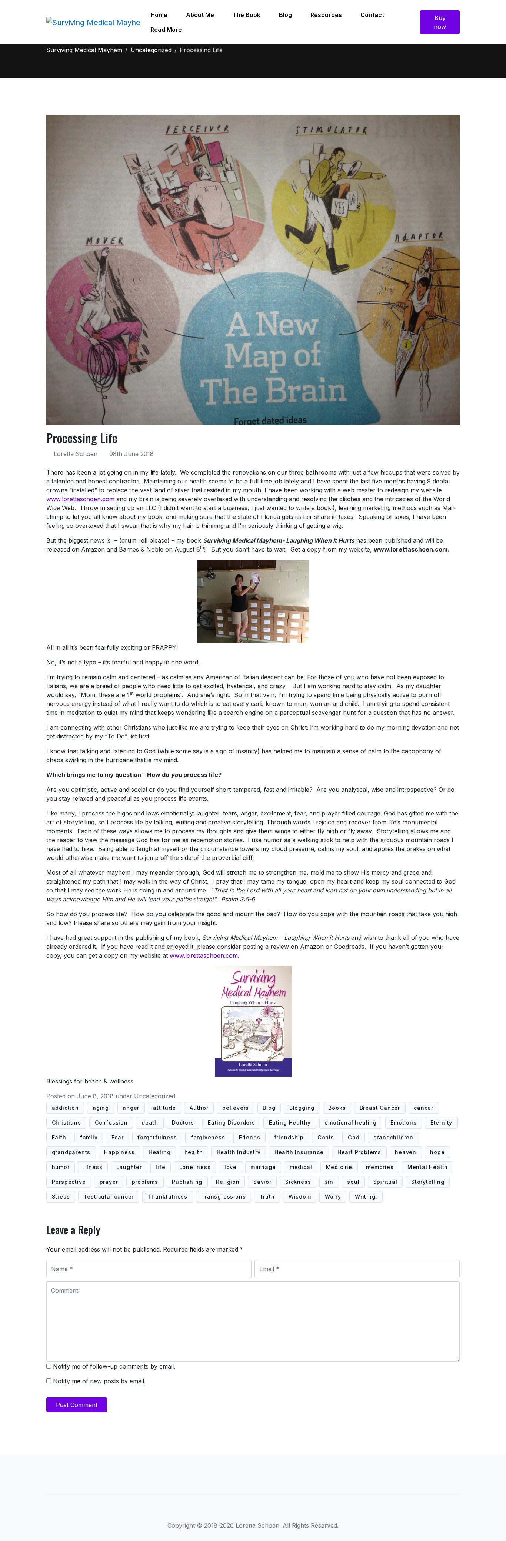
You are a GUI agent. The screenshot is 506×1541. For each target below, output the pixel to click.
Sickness (298, 1182)
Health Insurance (299, 1152)
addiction (65, 1108)
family (89, 1137)
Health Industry (239, 1152)
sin (329, 1182)
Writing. (366, 1196)
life (160, 1167)
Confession (111, 1122)
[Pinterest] (279, 1510)
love (230, 1167)
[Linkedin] (253, 1510)
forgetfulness (157, 1137)
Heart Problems (359, 1152)
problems (145, 1182)
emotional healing (350, 1122)
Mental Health (427, 1167)
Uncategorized (154, 1096)
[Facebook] (227, 1510)
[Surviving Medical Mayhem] (93, 22)
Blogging (301, 1108)
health (193, 1152)
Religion (227, 1182)
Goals (325, 1137)
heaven (405, 1152)
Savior (262, 1182)
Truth (267, 1196)
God (353, 1137)
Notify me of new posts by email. (99, 1381)
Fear (117, 1137)
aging (101, 1108)
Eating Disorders (231, 1122)
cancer (423, 1108)
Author (199, 1108)
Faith (59, 1137)
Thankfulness (167, 1196)
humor (61, 1167)
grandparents (71, 1152)
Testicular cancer (109, 1196)
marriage (263, 1167)
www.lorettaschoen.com (80, 499)
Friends (249, 1137)
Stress (61, 1196)
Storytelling (428, 1182)
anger (131, 1108)
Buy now (440, 22)
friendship (289, 1137)
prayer (109, 1182)
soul (353, 1182)
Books (337, 1108)
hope (437, 1152)
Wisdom (300, 1196)
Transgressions (223, 1196)
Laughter (129, 1167)
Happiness (119, 1152)
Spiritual (385, 1182)
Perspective (69, 1182)
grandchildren (393, 1137)
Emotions (403, 1122)
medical (301, 1167)
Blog (269, 1108)
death (150, 1122)
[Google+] (266, 1510)
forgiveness (208, 1137)
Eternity (441, 1122)
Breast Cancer (380, 1108)
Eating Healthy (290, 1122)
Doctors (183, 1122)
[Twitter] (240, 1510)
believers (235, 1108)
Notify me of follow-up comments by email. (114, 1366)
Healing (160, 1152)
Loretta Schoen (75, 454)
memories (379, 1167)
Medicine (339, 1167)
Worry (333, 1196)
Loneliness (195, 1167)
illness (93, 1167)
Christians (66, 1122)
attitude (164, 1108)
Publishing (187, 1182)
